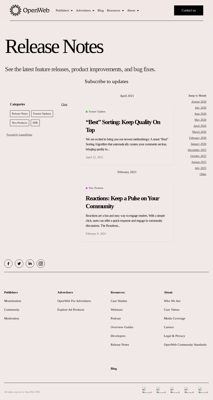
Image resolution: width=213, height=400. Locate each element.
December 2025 (197, 150)
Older (203, 174)
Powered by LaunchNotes (19, 134)
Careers (169, 327)
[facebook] (8, 263)
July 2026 (200, 107)
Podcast (116, 318)
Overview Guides (122, 327)
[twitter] (19, 263)
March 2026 (199, 131)
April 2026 (199, 125)
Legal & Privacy (174, 336)
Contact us (189, 10)
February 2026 (197, 138)
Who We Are (172, 301)
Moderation (11, 318)
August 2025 (198, 162)
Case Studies (119, 301)
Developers (118, 336)
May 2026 (200, 119)
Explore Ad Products (70, 309)
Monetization (12, 301)
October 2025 (198, 156)
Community (12, 309)
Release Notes (120, 344)
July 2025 (200, 168)
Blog (101, 10)
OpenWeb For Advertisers (74, 301)
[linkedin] (30, 263)
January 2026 (198, 144)
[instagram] (41, 263)
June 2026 (200, 113)
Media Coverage (174, 318)
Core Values (172, 309)
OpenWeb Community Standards (185, 344)
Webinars (117, 309)
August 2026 (198, 101)
